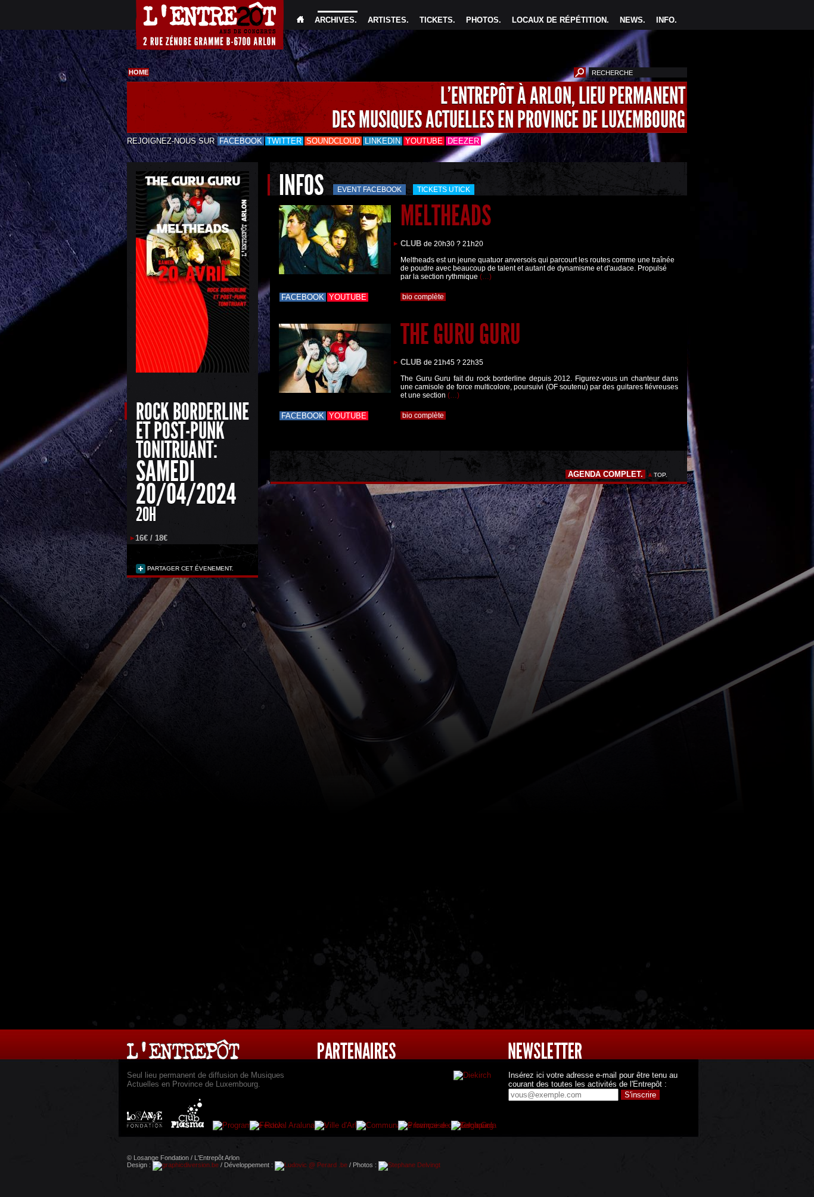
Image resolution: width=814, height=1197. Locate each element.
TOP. (660, 475)
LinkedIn (382, 141)
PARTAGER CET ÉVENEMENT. (189, 568)
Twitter (284, 141)
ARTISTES (387, 19)
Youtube (424, 141)
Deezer (463, 141)
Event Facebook (369, 189)
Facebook (240, 141)
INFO (665, 19)
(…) (486, 276)
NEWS (631, 19)
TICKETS (436, 19)
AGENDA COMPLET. (605, 474)
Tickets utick (443, 189)
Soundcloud (333, 141)
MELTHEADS (445, 215)
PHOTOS (482, 19)
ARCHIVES (335, 19)
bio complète (423, 297)
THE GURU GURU (460, 334)
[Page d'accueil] (300, 19)
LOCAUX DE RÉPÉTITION (559, 19)
